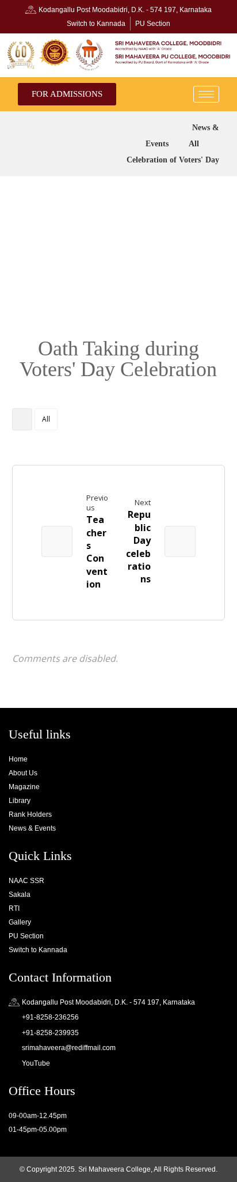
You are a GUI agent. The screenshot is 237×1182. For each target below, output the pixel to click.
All (46, 419)
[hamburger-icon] (206, 94)
